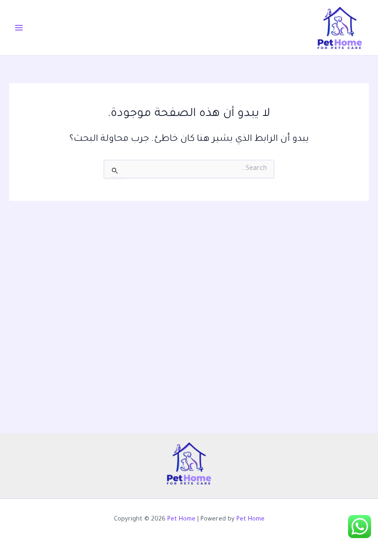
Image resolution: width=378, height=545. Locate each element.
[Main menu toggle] (19, 27)
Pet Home (181, 519)
